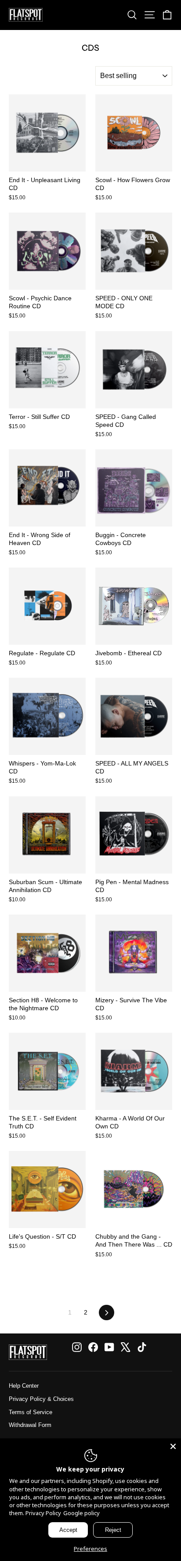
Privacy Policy (43, 1513)
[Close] (173, 1446)
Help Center (24, 1385)
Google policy (81, 1513)
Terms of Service (30, 1412)
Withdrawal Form (30, 1425)
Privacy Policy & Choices (41, 1399)
